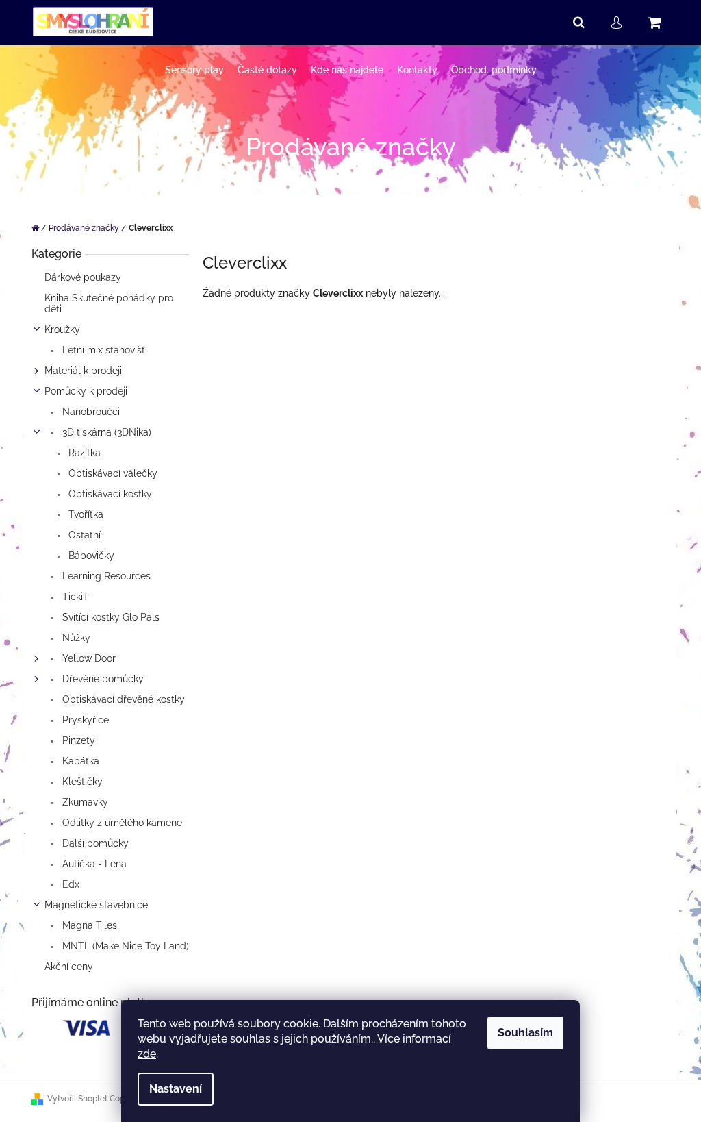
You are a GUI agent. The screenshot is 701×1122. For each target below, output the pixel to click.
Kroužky (62, 329)
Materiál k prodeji (83, 370)
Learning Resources (105, 576)
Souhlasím (525, 1032)
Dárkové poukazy (82, 277)
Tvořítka (84, 514)
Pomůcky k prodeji (85, 391)
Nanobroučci (90, 411)
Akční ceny (68, 966)
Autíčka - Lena (93, 863)
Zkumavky (84, 802)
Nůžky (75, 637)
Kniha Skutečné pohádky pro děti (108, 303)
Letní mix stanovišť (102, 350)
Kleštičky (81, 781)
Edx (69, 884)
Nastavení (175, 1088)
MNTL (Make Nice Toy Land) (124, 945)
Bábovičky (90, 555)
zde (147, 1053)
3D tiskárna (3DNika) (105, 432)
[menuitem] (194, 70)
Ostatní (83, 534)
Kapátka (79, 761)
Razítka (83, 452)
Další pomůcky (94, 843)
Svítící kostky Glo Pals (110, 617)
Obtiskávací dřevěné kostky (122, 699)
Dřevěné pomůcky (102, 678)
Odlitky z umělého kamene (121, 822)
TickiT (74, 596)
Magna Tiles (88, 925)
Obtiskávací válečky (111, 473)
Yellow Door (88, 658)
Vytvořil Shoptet (77, 1099)
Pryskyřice (84, 719)
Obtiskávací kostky (109, 493)
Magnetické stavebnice (96, 904)
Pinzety (77, 740)
